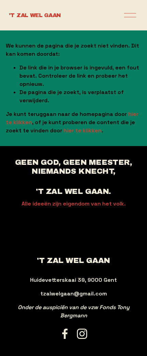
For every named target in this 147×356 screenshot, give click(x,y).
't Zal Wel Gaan (35, 15)
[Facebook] (64, 333)
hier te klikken (83, 130)
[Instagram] (82, 333)
